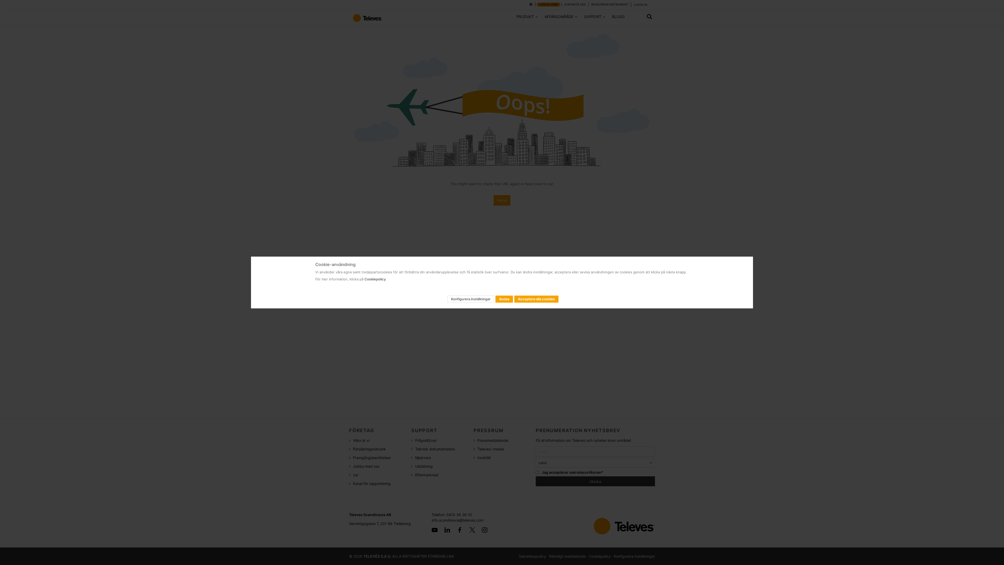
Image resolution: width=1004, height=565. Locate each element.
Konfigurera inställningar (470, 299)
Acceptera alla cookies (536, 299)
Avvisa (504, 299)
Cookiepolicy (375, 279)
